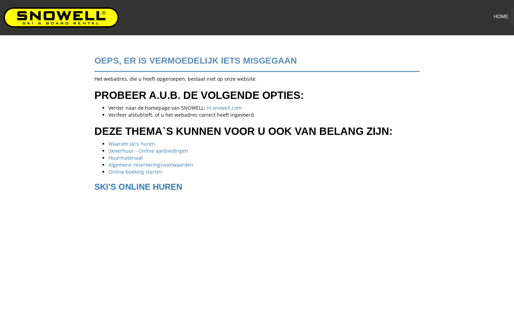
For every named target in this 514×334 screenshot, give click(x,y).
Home (501, 16)
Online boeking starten (135, 171)
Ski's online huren (138, 186)
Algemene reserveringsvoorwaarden (150, 164)
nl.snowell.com (224, 107)
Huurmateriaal (125, 157)
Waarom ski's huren (131, 143)
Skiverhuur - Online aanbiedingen (148, 150)
